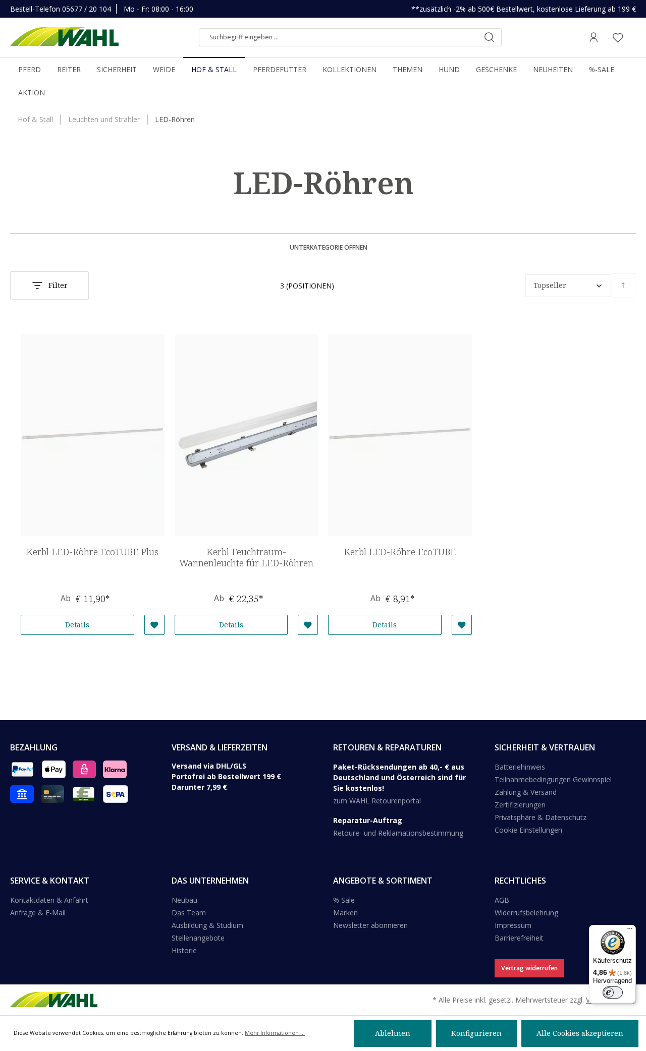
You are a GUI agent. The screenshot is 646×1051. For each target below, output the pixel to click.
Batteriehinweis (520, 767)
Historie (184, 950)
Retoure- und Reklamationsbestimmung (398, 833)
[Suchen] (489, 37)
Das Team (189, 912)
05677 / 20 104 (86, 9)
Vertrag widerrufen (529, 968)
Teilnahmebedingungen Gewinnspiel (553, 779)
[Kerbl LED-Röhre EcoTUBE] (400, 435)
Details (77, 624)
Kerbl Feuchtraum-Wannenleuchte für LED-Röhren (246, 557)
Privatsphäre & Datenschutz (540, 817)
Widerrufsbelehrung (526, 912)
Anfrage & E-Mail (38, 912)
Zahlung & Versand (526, 792)
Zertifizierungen (520, 804)
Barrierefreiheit (519, 938)
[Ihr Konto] (593, 37)
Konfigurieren (476, 1033)
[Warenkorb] (633, 37)
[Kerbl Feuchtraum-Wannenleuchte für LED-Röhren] (246, 435)
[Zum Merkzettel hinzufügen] (154, 625)
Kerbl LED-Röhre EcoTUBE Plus (92, 552)
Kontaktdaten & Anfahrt (49, 900)
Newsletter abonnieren (370, 925)
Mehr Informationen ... (275, 1032)
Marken (345, 912)
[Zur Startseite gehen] (64, 37)
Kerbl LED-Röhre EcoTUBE (400, 552)
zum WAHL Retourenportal (377, 800)
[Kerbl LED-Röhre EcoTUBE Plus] (93, 435)
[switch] (613, 992)
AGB (502, 900)
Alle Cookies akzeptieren (579, 1033)
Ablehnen (392, 1033)
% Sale (344, 900)
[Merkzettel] (618, 37)
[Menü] (630, 931)
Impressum (513, 925)
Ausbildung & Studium (207, 925)
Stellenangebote (198, 938)
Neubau (184, 900)
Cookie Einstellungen (528, 830)
